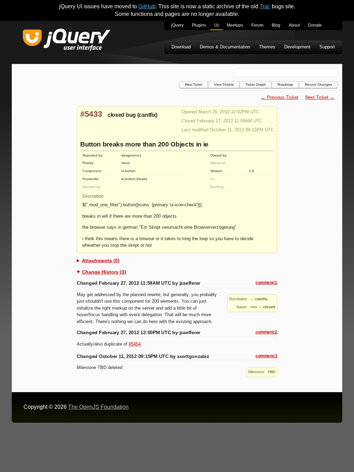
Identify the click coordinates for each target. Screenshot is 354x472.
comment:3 (266, 355)
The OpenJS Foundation (98, 407)
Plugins (199, 25)
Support (327, 46)
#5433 (91, 114)
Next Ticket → (319, 97)
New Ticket (193, 84)
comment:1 (266, 282)
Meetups (235, 25)
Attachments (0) (101, 260)
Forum (257, 25)
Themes (267, 46)
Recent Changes (318, 84)
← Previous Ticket (279, 97)
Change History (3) (104, 272)
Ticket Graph (255, 84)
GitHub (147, 6)
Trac (265, 6)
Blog (276, 25)
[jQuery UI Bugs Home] (66, 41)
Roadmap (285, 84)
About (294, 25)
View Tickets (224, 84)
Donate (315, 25)
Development (297, 46)
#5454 (135, 344)
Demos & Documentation (225, 46)
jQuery (177, 25)
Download (181, 46)
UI (216, 25)
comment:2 (266, 332)
